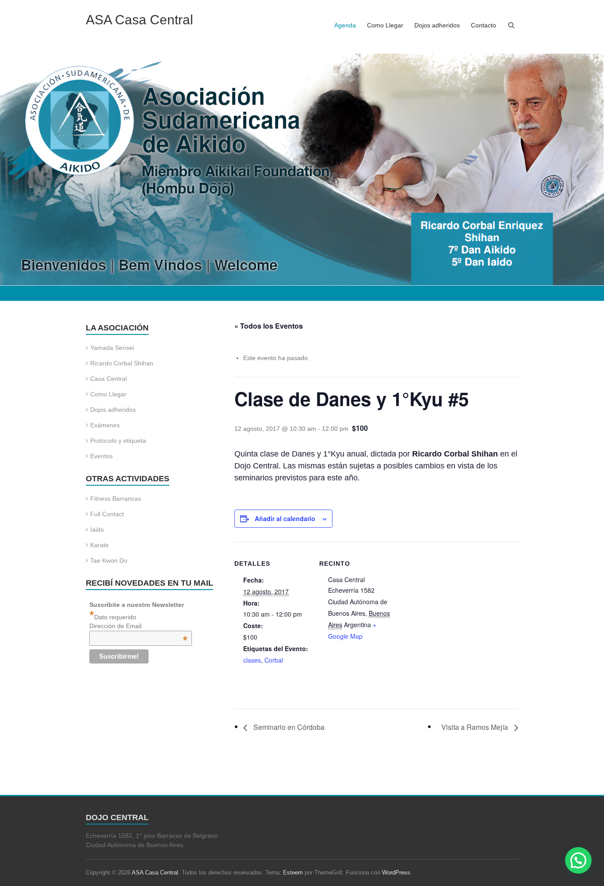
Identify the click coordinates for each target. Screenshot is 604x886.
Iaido (97, 529)
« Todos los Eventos (268, 326)
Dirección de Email (138, 625)
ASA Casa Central (139, 19)
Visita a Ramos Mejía (475, 727)
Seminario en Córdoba (288, 727)
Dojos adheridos (437, 25)
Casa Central (108, 378)
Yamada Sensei (112, 347)
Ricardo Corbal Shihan (121, 363)
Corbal (273, 660)
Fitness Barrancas (115, 498)
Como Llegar (385, 25)
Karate (99, 544)
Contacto (483, 25)
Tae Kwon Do (108, 560)
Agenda (345, 25)
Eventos (101, 456)
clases (252, 660)
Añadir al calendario (285, 518)
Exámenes (105, 425)
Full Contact (107, 514)
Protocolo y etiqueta (118, 440)
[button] (578, 860)
